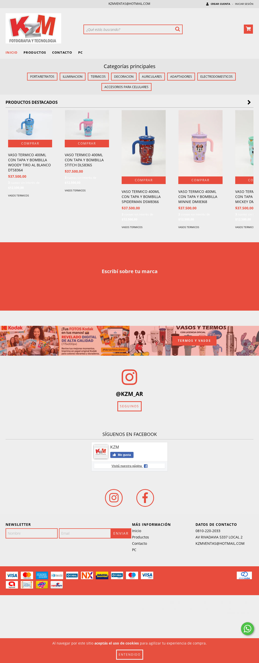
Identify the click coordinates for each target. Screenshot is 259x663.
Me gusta (124, 455)
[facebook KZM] (145, 498)
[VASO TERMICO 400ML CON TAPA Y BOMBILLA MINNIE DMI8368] (200, 143)
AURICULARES (152, 76)
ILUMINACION (72, 76)
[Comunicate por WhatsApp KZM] (247, 628)
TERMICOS (98, 76)
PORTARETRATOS (42, 76)
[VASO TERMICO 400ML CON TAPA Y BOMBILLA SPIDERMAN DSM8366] (144, 143)
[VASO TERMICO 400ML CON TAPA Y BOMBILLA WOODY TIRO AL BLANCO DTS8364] (30, 124)
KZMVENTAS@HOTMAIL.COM (129, 4)
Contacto (62, 52)
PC (80, 52)
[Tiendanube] (28, 604)
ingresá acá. (224, 608)
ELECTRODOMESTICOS (216, 76)
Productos (35, 52)
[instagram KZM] (114, 498)
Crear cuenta (220, 4)
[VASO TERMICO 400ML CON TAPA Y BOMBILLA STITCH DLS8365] (87, 124)
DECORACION (124, 76)
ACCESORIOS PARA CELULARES (126, 87)
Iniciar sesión (244, 4)
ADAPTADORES (181, 76)
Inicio (11, 52)
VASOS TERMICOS (18, 195)
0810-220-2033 (208, 530)
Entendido (130, 654)
